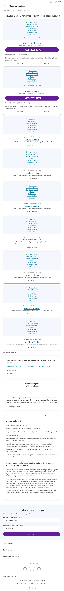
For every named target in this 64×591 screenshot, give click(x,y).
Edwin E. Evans (32, 173)
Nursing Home (39, 366)
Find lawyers (31, 534)
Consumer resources (11, 556)
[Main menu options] (5, 6)
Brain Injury (18, 366)
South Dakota (27, 10)
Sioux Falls (10, 373)
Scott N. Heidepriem (32, 43)
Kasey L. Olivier (32, 275)
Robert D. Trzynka (32, 308)
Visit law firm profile (10, 244)
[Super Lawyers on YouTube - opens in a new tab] (34, 569)
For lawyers (7, 550)
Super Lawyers (8, 543)
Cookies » (44, 584)
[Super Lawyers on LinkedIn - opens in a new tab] (39, 569)
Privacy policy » (35, 584)
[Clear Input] (58, 520)
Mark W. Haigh (32, 206)
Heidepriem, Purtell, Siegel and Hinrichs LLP (31, 45)
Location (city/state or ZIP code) (13, 525)
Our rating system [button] (13, 406)
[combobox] (31, 520)
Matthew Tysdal (32, 342)
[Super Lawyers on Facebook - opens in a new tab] (25, 569)
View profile (46, 63)
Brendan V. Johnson (32, 239)
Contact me (19, 63)
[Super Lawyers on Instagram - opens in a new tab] (29, 569)
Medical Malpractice (17, 10)
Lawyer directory (7, 10)
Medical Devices (29, 366)
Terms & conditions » (23, 584)
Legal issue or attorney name (12, 517)
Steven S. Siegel (32, 91)
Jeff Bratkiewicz (32, 139)
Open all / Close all (50, 416)
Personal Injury (50, 366)
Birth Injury (10, 366)
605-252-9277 (33, 50)
